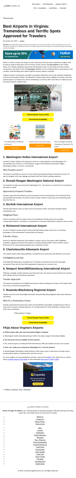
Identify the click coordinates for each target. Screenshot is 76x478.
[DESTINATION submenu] (53, 4)
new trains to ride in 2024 (50, 359)
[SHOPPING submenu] (57, 8)
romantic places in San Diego (18, 359)
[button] (38, 115)
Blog (40, 428)
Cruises (40, 430)
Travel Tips (40, 454)
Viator (49, 357)
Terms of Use (40, 424)
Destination (40, 433)
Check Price (15, 148)
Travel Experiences (40, 445)
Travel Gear (40, 447)
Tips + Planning (25, 389)
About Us (40, 417)
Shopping (40, 437)
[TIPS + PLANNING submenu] (46, 8)
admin (22, 41)
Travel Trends (40, 457)
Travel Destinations (40, 442)
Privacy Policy (40, 422)
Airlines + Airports (11, 389)
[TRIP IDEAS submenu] (40, 4)
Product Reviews (40, 435)
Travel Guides (40, 452)
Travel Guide (40, 449)
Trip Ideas (40, 459)
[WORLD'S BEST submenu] (67, 4)
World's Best (40, 464)
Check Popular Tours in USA (38, 114)
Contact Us (40, 419)
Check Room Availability (38, 119)
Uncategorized (40, 461)
